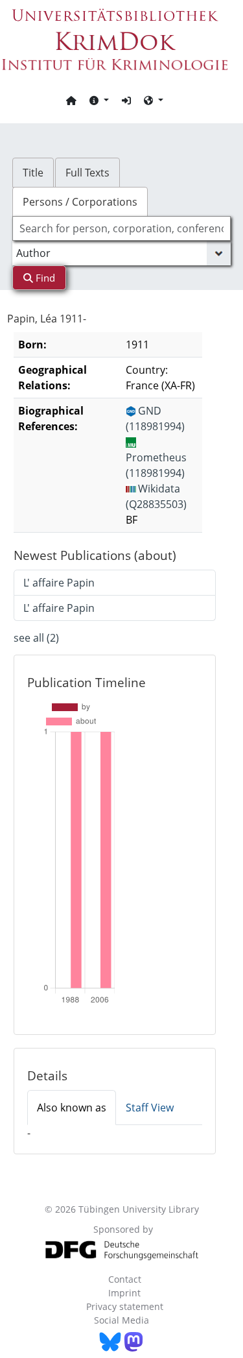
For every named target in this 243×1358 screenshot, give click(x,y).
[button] (99, 100)
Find (44, 277)
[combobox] (121, 228)
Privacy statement (124, 1306)
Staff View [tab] (150, 1107)
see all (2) (36, 638)
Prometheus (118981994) (156, 465)
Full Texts (87, 172)
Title (33, 172)
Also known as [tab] (71, 1107)
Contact (124, 1279)
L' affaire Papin (59, 583)
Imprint (124, 1293)
